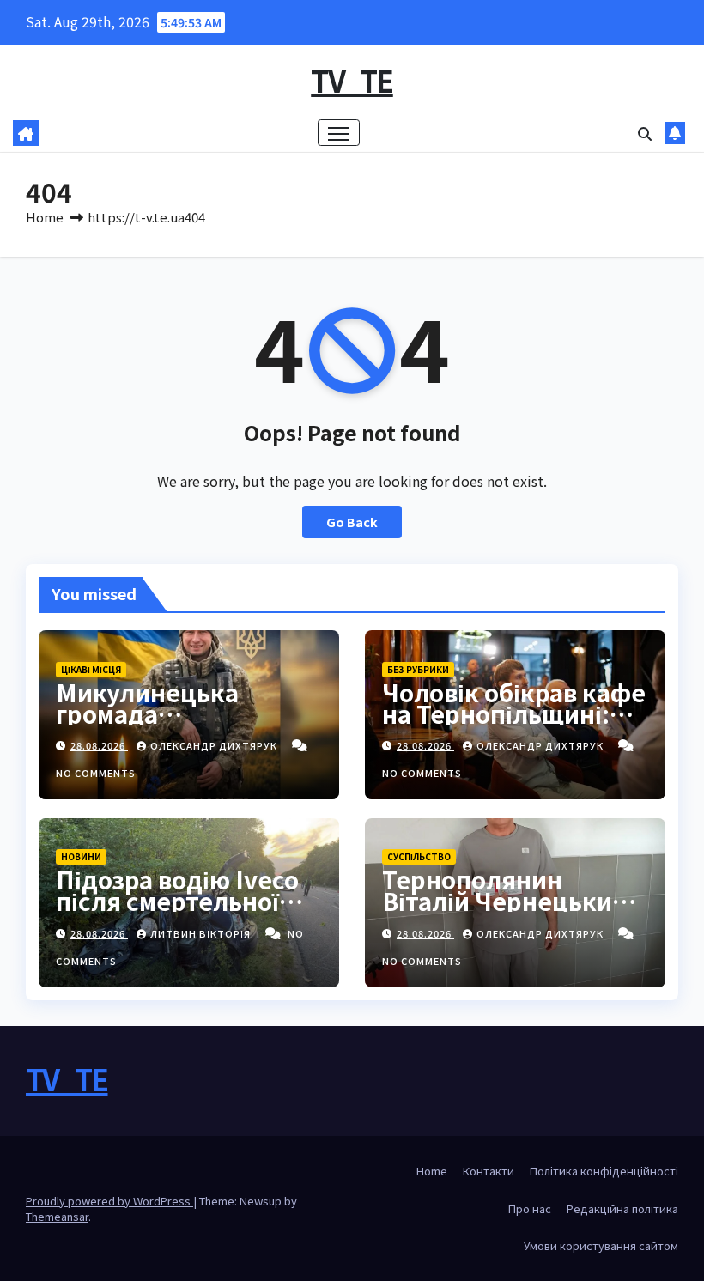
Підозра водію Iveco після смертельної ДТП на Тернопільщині (177, 911)
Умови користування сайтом (601, 1245)
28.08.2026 (99, 745)
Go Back (352, 522)
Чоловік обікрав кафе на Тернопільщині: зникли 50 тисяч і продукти (514, 724)
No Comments (96, 773)
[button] (645, 133)
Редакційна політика (622, 1208)
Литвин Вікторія (201, 933)
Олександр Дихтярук (215, 745)
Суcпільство (419, 856)
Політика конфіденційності (604, 1171)
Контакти (488, 1171)
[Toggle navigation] (339, 132)
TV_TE (352, 80)
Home (45, 217)
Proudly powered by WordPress (109, 1201)
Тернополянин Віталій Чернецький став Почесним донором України (505, 911)
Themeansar (57, 1216)
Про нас (529, 1208)
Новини (81, 856)
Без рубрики (418, 669)
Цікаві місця (91, 669)
